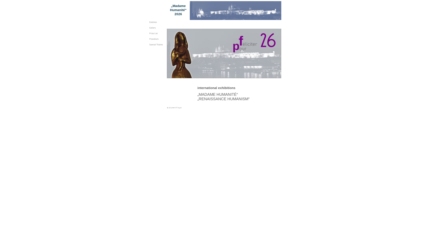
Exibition (153, 22)
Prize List (153, 33)
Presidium (154, 39)
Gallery (152, 28)
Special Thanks (156, 45)
